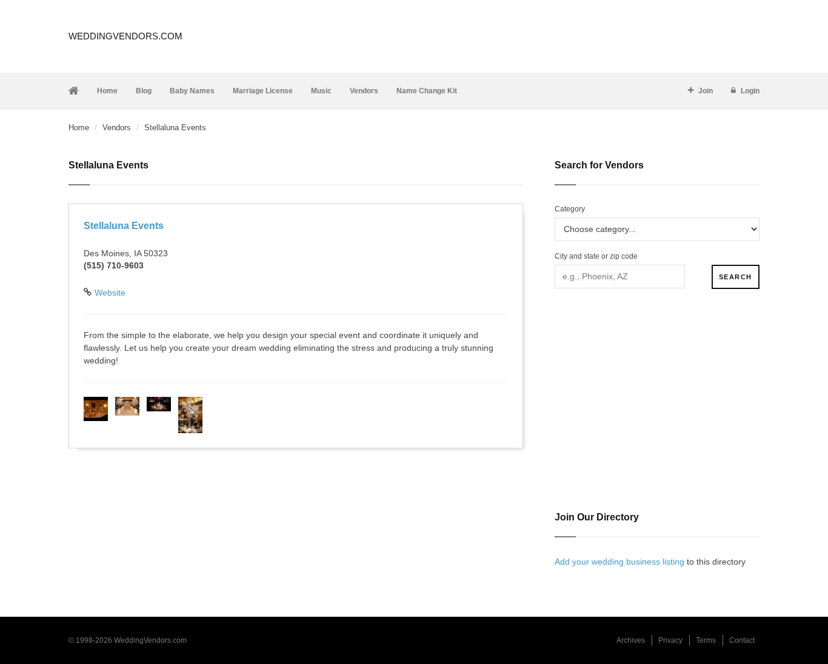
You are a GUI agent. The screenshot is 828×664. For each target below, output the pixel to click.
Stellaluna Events (124, 226)
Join (705, 91)
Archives (630, 640)
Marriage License (263, 91)
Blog (144, 91)
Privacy (670, 640)
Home (107, 91)
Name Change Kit (426, 91)
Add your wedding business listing (619, 561)
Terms (706, 640)
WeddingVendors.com (125, 36)
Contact (742, 640)
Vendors (364, 91)
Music (321, 91)
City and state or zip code (596, 256)
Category (570, 209)
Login (750, 91)
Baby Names (192, 91)
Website (110, 292)
